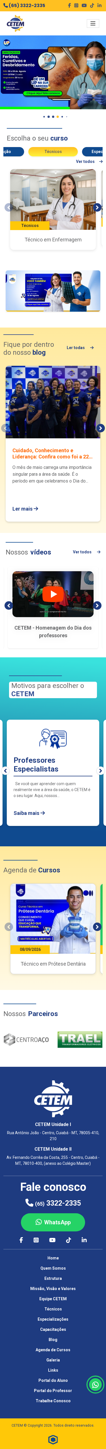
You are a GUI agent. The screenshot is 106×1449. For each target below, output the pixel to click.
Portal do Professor (53, 1390)
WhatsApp (57, 1222)
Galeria (53, 1360)
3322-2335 (58, 1203)
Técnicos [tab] (53, 151)
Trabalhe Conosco (53, 1401)
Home (53, 1258)
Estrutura (53, 1278)
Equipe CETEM (53, 1299)
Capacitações (53, 1329)
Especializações (53, 1319)
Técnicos (53, 1309)
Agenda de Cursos (53, 1350)
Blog (53, 1339)
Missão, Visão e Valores (53, 1288)
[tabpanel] (53, 209)
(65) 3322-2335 (26, 5)
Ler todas (76, 347)
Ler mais (23, 509)
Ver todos (85, 161)
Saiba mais (27, 813)
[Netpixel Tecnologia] (53, 1439)
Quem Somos (53, 1268)
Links (53, 1370)
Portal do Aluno (53, 1380)
